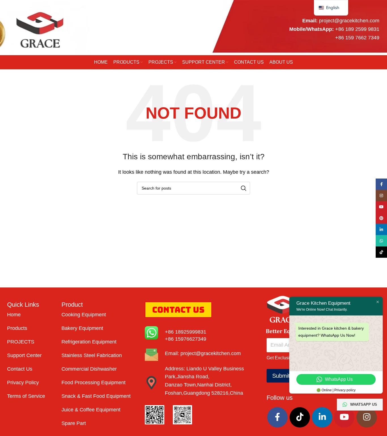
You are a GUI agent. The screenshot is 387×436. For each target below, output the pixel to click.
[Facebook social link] (277, 417)
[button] (331, 7)
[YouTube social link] (344, 417)
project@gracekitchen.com (349, 20)
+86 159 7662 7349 (357, 37)
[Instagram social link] (366, 417)
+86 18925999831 (185, 332)
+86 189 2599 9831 (357, 29)
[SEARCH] (243, 188)
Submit (281, 376)
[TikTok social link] (300, 417)
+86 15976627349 (185, 339)
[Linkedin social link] (322, 417)
